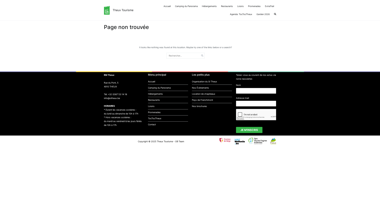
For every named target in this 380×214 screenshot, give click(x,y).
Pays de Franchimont (202, 100)
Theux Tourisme (123, 10)
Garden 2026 (263, 14)
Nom (238, 85)
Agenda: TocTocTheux (241, 14)
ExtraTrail (269, 6)
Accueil (167, 6)
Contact (152, 124)
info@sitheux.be (112, 98)
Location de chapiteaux (203, 94)
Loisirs (240, 6)
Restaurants (227, 6)
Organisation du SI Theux (204, 81)
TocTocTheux (154, 118)
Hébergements (209, 6)
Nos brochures (199, 106)
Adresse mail (242, 98)
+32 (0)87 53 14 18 (117, 94)
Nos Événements (200, 87)
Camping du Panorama (186, 6)
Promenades (254, 6)
